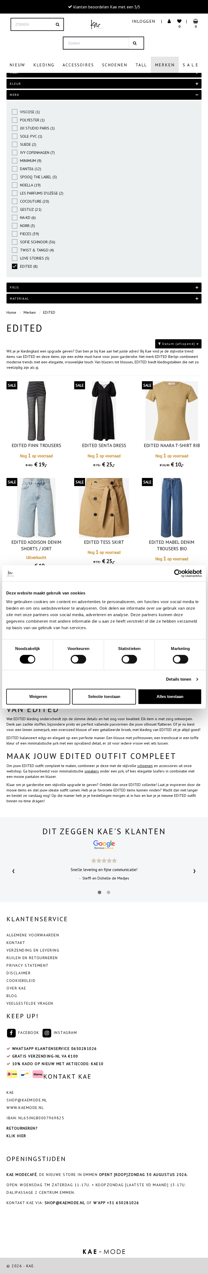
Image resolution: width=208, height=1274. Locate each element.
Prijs (14, 287)
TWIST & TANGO (37, 250)
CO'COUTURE (34, 201)
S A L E (191, 64)
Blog (11, 995)
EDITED (29, 266)
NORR (27, 225)
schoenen (145, 765)
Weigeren (38, 696)
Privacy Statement (27, 965)
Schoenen (114, 64)
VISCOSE (30, 111)
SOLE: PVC (31, 136)
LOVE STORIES (34, 258)
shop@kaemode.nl (26, 1100)
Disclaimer (18, 973)
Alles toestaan (170, 696)
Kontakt (15, 942)
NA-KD (28, 217)
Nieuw (17, 64)
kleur (15, 84)
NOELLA (30, 185)
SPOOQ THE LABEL (38, 176)
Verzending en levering (32, 950)
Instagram (64, 1032)
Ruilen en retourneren (32, 957)
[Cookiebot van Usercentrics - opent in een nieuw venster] (178, 573)
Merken (165, 64)
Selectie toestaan (104, 696)
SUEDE (28, 144)
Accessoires (78, 64)
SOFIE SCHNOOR (37, 242)
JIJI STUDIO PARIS (37, 128)
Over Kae (16, 988)
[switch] (78, 659)
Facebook (28, 1032)
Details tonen (178, 679)
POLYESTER (32, 120)
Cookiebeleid (20, 980)
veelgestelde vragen (29, 1003)
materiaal (19, 298)
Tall (141, 64)
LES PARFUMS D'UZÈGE (41, 193)
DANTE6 (30, 168)
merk (14, 95)
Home (11, 312)
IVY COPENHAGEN (37, 152)
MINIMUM (30, 160)
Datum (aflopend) (178, 344)
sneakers (91, 771)
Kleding (43, 64)
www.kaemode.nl (25, 1107)
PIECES (29, 233)
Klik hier (16, 1135)
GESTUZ (30, 209)
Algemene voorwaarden (32, 935)
